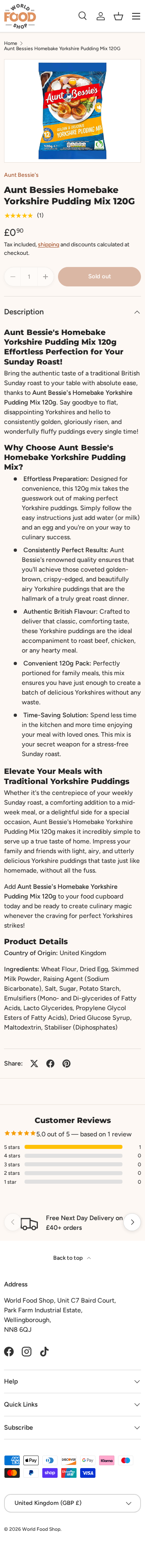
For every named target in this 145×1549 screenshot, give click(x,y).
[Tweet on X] (34, 1063)
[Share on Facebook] (50, 1063)
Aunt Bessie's (21, 175)
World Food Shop (41, 1529)
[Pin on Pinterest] (66, 1063)
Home (10, 43)
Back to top (68, 1257)
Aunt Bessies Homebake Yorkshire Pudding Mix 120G (62, 48)
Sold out (99, 276)
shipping (48, 244)
